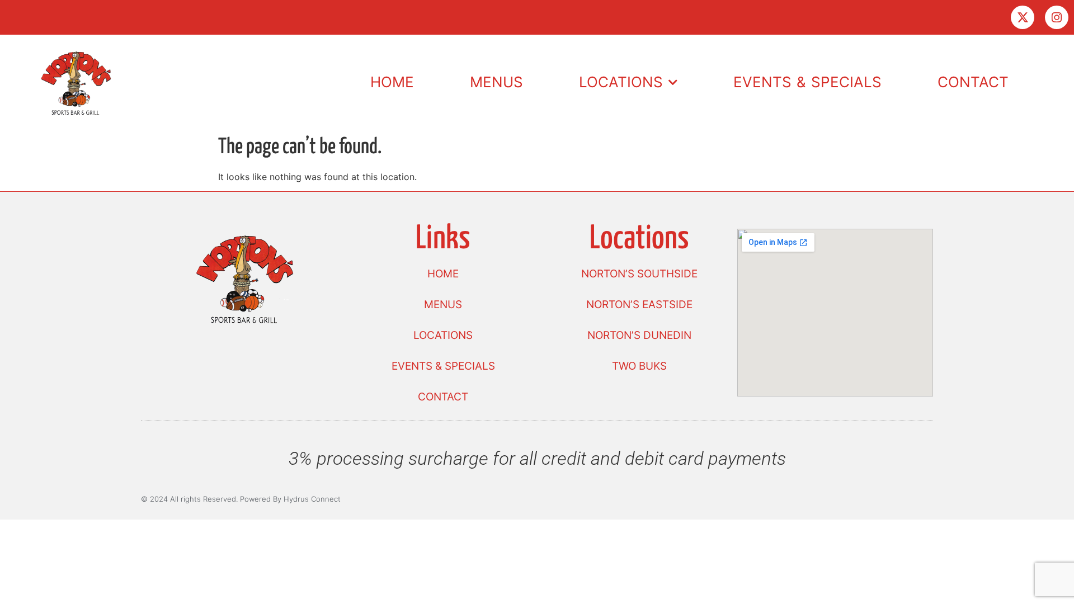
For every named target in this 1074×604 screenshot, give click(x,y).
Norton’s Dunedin (639, 335)
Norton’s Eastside (639, 304)
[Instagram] (1056, 17)
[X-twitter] (1022, 17)
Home (392, 82)
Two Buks (639, 366)
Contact (973, 82)
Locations (621, 82)
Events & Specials (807, 82)
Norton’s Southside (639, 273)
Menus (496, 82)
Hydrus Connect (312, 498)
